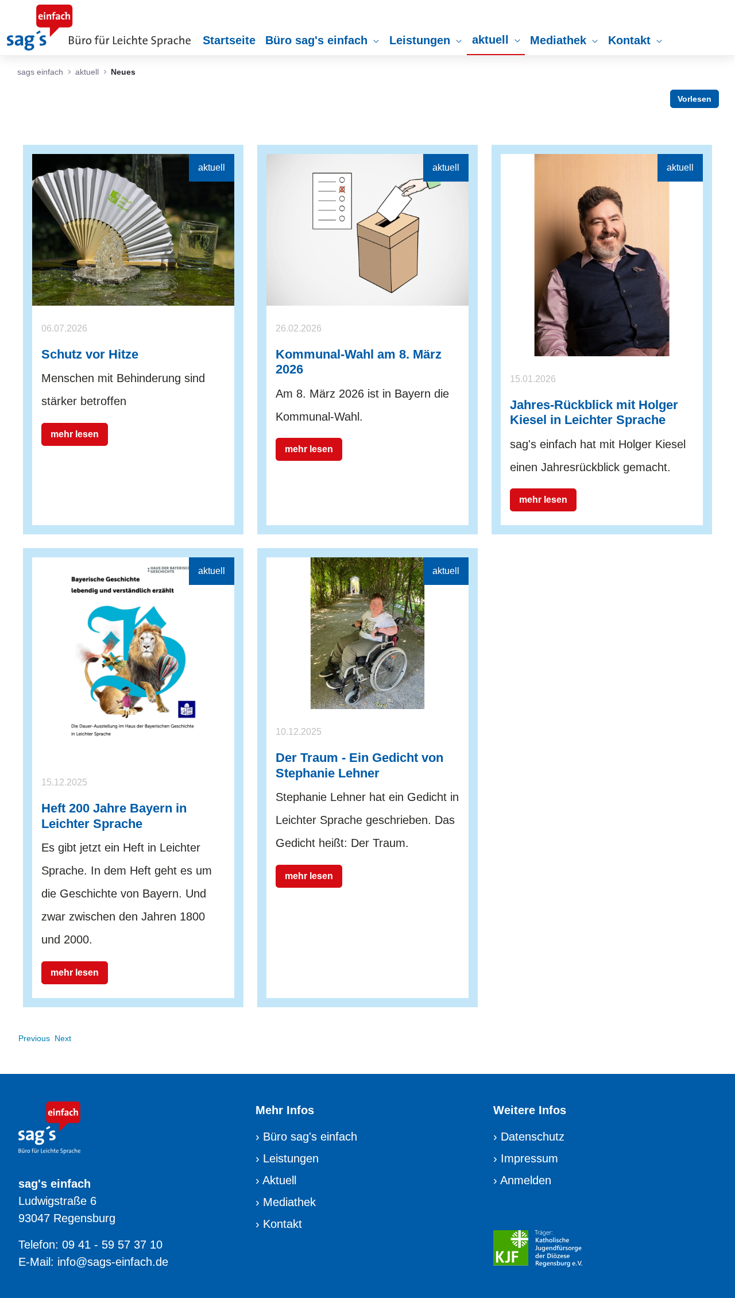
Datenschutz (532, 1136)
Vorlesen (694, 98)
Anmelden (525, 1180)
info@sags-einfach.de (112, 1261)
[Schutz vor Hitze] (133, 228)
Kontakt (282, 1224)
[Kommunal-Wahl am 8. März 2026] (367, 228)
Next (63, 1038)
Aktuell (279, 1180)
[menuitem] (229, 40)
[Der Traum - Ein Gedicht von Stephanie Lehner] (367, 632)
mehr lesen (75, 434)
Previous (34, 1038)
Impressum (529, 1158)
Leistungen (291, 1158)
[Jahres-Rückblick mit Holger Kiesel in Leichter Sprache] (602, 254)
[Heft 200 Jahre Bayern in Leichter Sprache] (133, 658)
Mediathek (289, 1202)
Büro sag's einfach (310, 1136)
